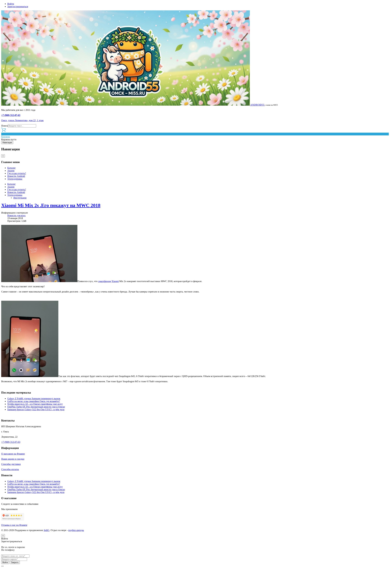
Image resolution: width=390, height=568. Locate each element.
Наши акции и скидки (12, 459)
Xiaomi (115, 281)
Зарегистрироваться (17, 6)
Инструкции (20, 197)
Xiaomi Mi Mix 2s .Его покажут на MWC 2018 (50, 205)
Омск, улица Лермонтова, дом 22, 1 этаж (22, 120)
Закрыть (15, 562)
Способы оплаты (10, 469)
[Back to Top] (2, 566)
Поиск (4, 125)
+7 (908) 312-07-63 (10, 115)
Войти (10, 3)
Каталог (11, 168)
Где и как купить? (16, 173)
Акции (10, 170)
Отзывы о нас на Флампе (14, 525)
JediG (46, 530)
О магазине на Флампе (13, 453)
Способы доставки (11, 464)
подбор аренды (76, 530)
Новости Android (16, 176)
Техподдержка (14, 179)
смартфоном (104, 281)
